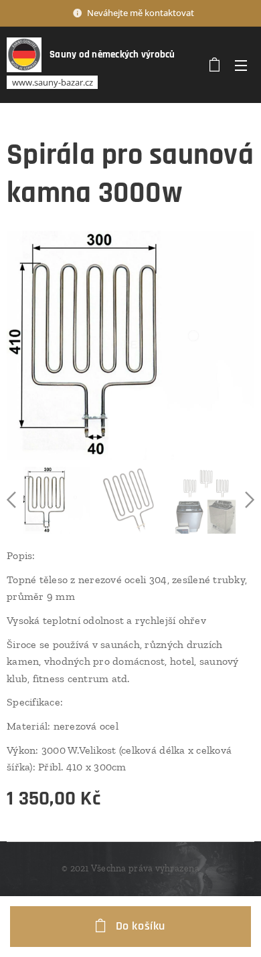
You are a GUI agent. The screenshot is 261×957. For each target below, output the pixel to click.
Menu (241, 64)
